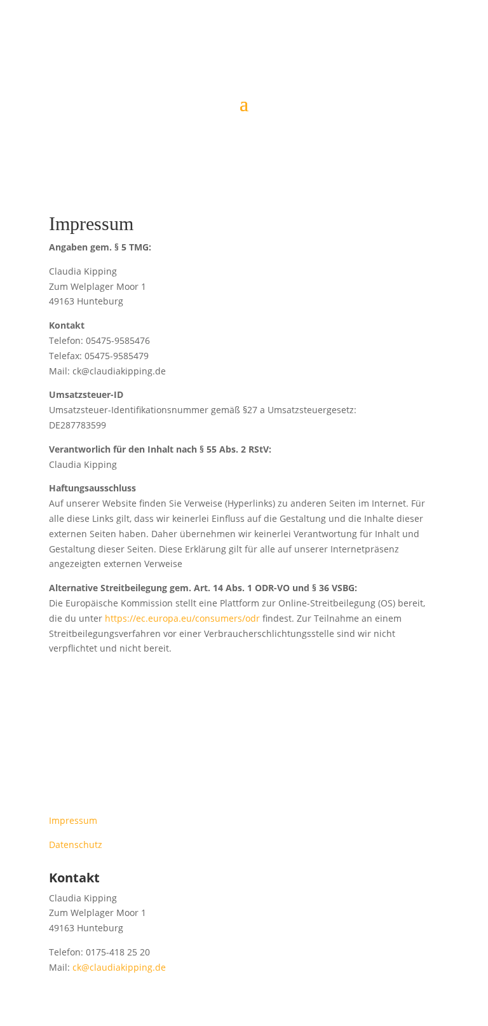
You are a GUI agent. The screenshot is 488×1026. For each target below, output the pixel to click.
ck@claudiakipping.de (119, 967)
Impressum (73, 820)
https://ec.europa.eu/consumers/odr (182, 618)
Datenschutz (75, 844)
